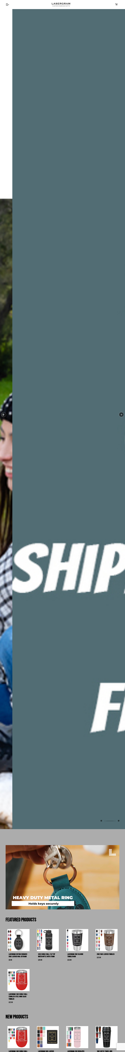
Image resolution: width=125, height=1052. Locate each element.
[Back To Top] (118, 1045)
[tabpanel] (62, 526)
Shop (10, 537)
